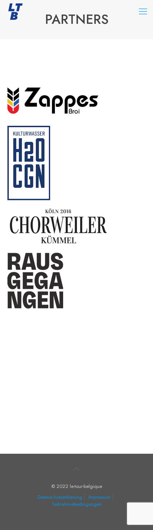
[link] (53, 102)
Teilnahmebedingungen (77, 504)
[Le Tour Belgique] (15, 11)
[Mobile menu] (143, 11)
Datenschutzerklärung (60, 497)
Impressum (99, 497)
